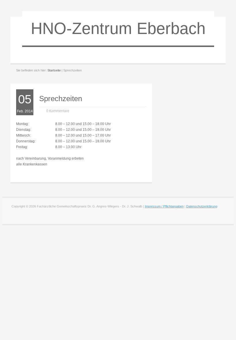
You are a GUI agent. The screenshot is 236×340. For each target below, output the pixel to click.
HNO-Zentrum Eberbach (118, 28)
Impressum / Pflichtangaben (164, 206)
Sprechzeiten (60, 98)
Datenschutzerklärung (201, 206)
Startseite (54, 70)
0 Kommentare (57, 111)
